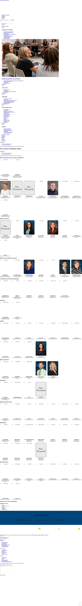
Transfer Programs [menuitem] (6, 37)
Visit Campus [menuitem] (6, 99)
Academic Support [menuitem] (6, 112)
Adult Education (4, 552)
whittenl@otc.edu (4, 509)
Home (1, 146)
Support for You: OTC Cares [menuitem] (8, 111)
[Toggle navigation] (4, 105)
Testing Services (4, 550)
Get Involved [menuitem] (6, 110)
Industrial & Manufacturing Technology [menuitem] (10, 34)
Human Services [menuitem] (6, 35)
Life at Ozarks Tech (5, 103)
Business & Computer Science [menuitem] (8, 32)
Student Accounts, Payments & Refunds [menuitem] (10, 91)
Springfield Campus (5, 542)
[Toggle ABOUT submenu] (5, 123)
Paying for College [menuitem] (6, 89)
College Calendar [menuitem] (6, 121)
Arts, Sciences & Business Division (7, 146)
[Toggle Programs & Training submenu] (8, 26)
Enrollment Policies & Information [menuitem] (9, 101)
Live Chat (3, 139)
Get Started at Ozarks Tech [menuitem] (8, 98)
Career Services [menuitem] (6, 113)
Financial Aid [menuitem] (6, 90)
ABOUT (3, 123)
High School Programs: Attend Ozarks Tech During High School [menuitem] (13, 80)
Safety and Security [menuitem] (7, 116)
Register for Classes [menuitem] (7, 120)
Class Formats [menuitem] (6, 82)
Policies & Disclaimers (3, 564)
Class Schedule (4, 557)
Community (3, 16)
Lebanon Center (4, 543)
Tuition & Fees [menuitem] (6, 92)
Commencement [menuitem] (6, 115)
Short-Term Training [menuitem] (7, 38)
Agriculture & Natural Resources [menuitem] (9, 31)
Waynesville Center (5, 546)
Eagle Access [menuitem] (6, 117)
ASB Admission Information (6, 144)
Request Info (4, 140)
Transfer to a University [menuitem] (7, 114)
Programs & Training (5, 26)
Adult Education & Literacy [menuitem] (8, 81)
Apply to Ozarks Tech (57, 520)
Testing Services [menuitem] (6, 118)
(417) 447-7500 (59, 531)
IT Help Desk (4, 549)
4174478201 (4, 507)
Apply (3, 138)
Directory (3, 15)
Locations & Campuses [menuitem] (7, 128)
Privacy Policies (9, 564)
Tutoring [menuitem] (5, 119)
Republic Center (4, 544)
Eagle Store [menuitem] (5, 122)
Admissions (3, 93)
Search (3, 23)
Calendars (3, 558)
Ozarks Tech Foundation (5, 134)
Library (3, 553)
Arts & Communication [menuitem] (7, 36)
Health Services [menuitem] (6, 33)
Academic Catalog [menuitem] (6, 83)
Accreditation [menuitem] (6, 131)
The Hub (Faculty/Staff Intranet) (7, 561)
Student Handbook (5, 560)
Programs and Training (23, 520)
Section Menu (2, 142)
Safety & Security (4, 554)
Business (3, 17)
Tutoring (3, 551)
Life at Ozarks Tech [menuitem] (7, 109)
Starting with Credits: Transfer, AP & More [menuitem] (10, 100)
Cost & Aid (3, 84)
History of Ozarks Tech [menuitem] (7, 129)
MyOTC (3, 18)
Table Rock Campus (5, 545)
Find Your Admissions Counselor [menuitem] (9, 102)
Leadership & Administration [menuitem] (8, 130)
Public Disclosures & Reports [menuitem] (8, 132)
